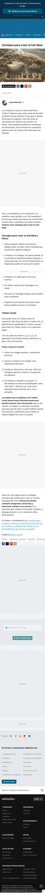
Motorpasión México (30, 878)
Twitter (21, 86)
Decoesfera (6, 855)
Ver (23, 638)
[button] (16, 102)
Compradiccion (7, 858)
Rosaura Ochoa (15, 535)
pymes (4, 766)
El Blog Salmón (28, 852)
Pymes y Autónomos (30, 855)
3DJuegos (26, 810)
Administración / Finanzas (32, 754)
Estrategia (6, 758)
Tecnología (27, 762)
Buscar (42, 790)
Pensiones (18, 35)
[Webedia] (8, 800)
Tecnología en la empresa (11, 775)
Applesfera (6, 816)
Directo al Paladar (8, 838)
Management (7, 762)
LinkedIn (29, 735)
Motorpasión (27, 838)
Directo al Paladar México (11, 878)
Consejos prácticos (9, 754)
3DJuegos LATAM (29, 869)
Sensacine (26, 824)
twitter (32, 539)
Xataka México (7, 869)
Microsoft (37, 35)
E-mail (29, 86)
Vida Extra (26, 813)
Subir (37, 799)
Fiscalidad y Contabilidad (32, 758)
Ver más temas (9, 782)
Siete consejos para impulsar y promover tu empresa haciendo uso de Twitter (22, 523)
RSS (20, 735)
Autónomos (8, 35)
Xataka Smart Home (9, 819)
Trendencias (6, 852)
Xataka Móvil (6, 813)
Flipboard (25, 86)
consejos (42, 539)
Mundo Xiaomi (7, 822)
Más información (34, 891)
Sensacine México (29, 872)
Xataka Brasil (6, 872)
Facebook (18, 86)
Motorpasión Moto (29, 841)
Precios (28, 35)
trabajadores (27, 775)
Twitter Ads (29, 335)
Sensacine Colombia (30, 875)
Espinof (25, 827)
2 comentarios (10, 86)
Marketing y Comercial (18, 539)
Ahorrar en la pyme (30, 770)
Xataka (4, 810)
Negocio (5, 770)
